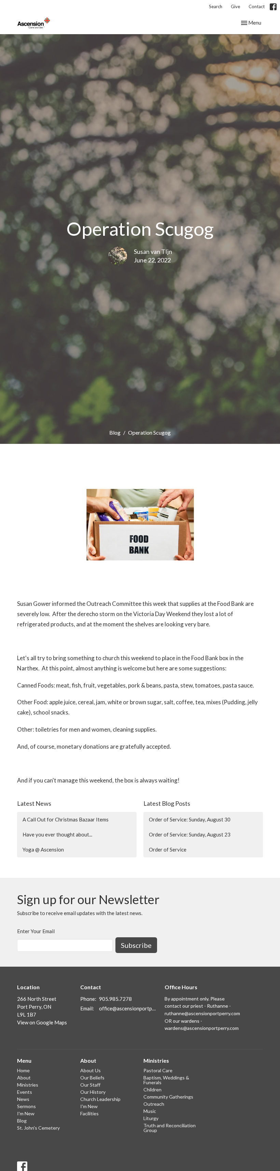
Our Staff (90, 1085)
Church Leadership (100, 1099)
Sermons (26, 1106)
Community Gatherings (168, 1097)
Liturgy (150, 1118)
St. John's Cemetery (38, 1128)
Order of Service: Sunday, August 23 (189, 834)
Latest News (34, 803)
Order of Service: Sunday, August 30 (189, 819)
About (24, 1077)
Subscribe (136, 945)
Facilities (89, 1113)
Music (149, 1111)
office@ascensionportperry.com (128, 1008)
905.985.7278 (115, 999)
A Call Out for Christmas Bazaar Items (66, 819)
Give (235, 6)
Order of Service (167, 849)
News (23, 1099)
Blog (115, 432)
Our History (93, 1092)
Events (24, 1092)
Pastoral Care (157, 1070)
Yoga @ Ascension (43, 849)
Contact (257, 6)
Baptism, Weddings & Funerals (166, 1080)
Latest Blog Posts (166, 803)
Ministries (27, 1085)
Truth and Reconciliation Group (169, 1127)
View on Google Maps (42, 1022)
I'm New (25, 1113)
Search (215, 6)
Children (152, 1089)
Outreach (153, 1104)
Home (23, 1070)
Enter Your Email (36, 931)
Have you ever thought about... (57, 834)
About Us (90, 1070)
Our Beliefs (92, 1077)
